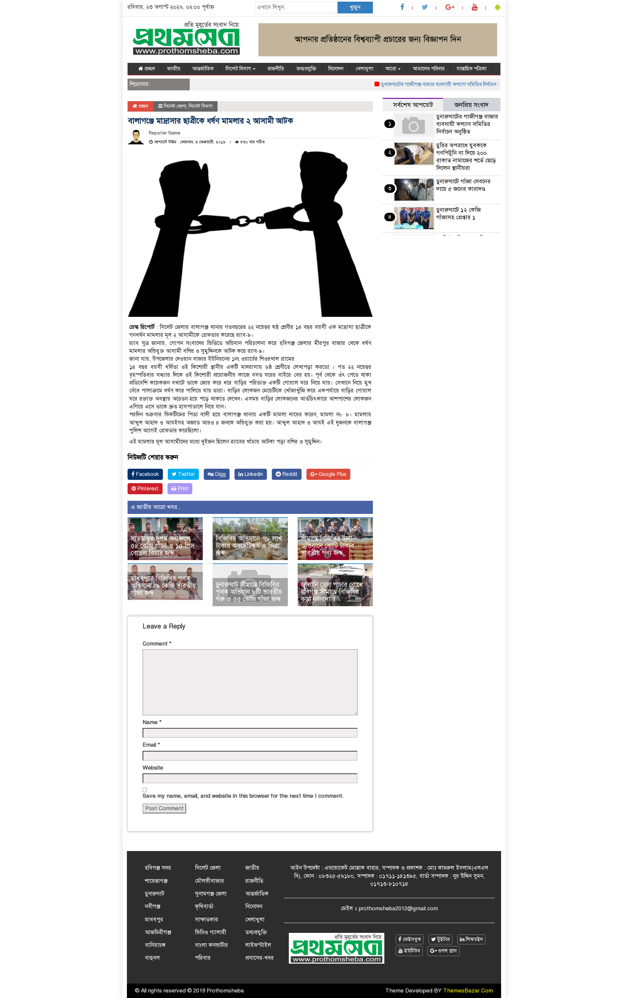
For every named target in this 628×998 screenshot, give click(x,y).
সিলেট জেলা (175, 106)
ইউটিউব (411, 951)
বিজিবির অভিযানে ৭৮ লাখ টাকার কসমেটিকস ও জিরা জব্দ (249, 546)
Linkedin (253, 474)
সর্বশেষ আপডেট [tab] (413, 105)
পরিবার (203, 957)
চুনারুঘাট (154, 893)
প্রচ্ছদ (149, 68)
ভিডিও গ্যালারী (210, 932)
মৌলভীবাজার (209, 881)
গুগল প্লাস (447, 951)
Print (182, 488)
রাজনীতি (276, 68)
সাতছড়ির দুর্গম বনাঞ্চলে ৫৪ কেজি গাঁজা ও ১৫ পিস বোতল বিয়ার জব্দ (163, 546)
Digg (220, 474)
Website (153, 767)
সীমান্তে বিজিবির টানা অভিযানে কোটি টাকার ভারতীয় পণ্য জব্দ (327, 546)
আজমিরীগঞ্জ (158, 932)
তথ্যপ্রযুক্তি (306, 68)
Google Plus (331, 474)
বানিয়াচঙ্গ (155, 945)
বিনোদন (335, 68)
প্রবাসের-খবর (259, 957)
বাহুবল (152, 957)
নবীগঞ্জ (152, 906)
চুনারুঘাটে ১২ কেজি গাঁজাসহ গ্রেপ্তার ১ (458, 213)
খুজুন (355, 7)
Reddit (289, 474)
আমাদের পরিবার (429, 68)
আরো (391, 68)
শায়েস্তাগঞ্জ (156, 881)
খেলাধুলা (364, 68)
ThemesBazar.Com (468, 990)
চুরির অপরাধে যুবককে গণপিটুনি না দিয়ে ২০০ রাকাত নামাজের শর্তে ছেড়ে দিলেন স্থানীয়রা (466, 157)
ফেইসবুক (411, 939)
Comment (157, 643)
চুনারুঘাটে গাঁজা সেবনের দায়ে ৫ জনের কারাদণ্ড (463, 185)
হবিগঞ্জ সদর (158, 867)
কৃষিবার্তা (204, 906)
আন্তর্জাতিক (203, 68)
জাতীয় (173, 68)
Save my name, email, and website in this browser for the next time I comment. (243, 795)
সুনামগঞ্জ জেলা (211, 893)
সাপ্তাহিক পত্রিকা (471, 68)
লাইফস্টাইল (258, 945)
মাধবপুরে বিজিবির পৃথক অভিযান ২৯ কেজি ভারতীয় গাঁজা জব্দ (163, 585)
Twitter (186, 474)
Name (152, 722)
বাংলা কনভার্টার (211, 945)
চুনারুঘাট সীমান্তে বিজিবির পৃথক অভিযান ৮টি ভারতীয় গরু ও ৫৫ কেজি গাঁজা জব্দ (249, 592)
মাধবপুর (154, 919)
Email (151, 744)
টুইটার (443, 939)
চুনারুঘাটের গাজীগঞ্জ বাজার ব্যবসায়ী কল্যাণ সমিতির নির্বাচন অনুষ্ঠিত (433, 84)
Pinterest (147, 488)
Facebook (146, 474)
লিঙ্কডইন (473, 939)
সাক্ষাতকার (206, 919)
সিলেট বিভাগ (239, 68)
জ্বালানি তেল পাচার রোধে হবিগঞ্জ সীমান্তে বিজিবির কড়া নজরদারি (332, 592)
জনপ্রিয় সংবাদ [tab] (472, 105)
